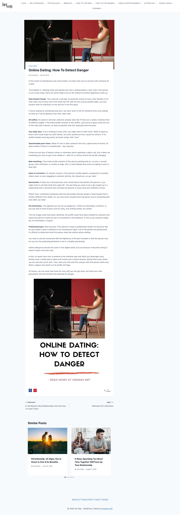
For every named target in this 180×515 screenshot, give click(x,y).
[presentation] (47, 441)
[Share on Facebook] (30, 390)
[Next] (107, 451)
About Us (76, 499)
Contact (105, 499)
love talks (33, 66)
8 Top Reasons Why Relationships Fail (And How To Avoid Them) (45, 406)
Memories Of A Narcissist (102, 404)
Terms (97, 499)
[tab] (65, 477)
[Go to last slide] (31, 451)
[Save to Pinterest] (35, 390)
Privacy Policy (87, 499)
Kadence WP (107, 509)
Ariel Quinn (34, 75)
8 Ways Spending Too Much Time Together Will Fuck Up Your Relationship (89, 462)
